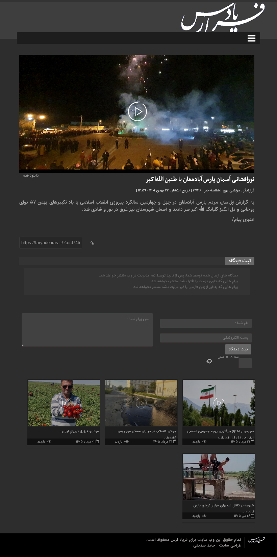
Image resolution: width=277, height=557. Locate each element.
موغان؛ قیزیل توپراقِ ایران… (79, 431)
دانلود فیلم (31, 176)
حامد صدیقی (205, 545)
